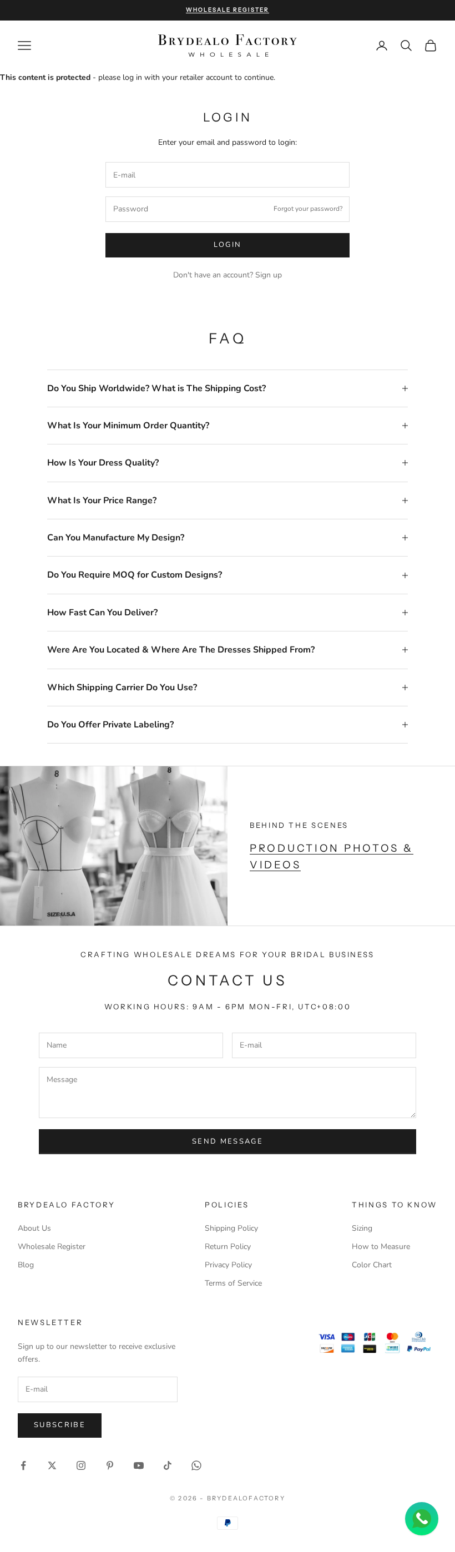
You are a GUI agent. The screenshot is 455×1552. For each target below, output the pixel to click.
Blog (26, 1265)
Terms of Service (233, 1283)
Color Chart (372, 1265)
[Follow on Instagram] (81, 1465)
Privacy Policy (228, 1265)
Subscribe (59, 1425)
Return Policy (228, 1246)
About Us (34, 1228)
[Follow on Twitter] (52, 1465)
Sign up (268, 275)
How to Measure (381, 1246)
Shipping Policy (231, 1228)
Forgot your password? (308, 208)
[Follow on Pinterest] (109, 1465)
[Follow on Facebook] (23, 1465)
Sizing (362, 1228)
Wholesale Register (51, 1246)
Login (228, 245)
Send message (227, 1141)
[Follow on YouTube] (138, 1465)
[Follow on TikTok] (167, 1465)
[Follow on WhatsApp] (196, 1465)
